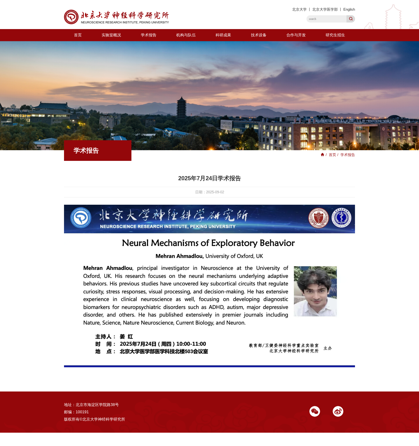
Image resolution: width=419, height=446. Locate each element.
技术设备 (258, 35)
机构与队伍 (186, 35)
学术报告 (148, 35)
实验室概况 (111, 35)
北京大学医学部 (325, 9)
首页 (78, 35)
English (349, 9)
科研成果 (223, 35)
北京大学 (299, 9)
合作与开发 (296, 35)
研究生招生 (335, 35)
